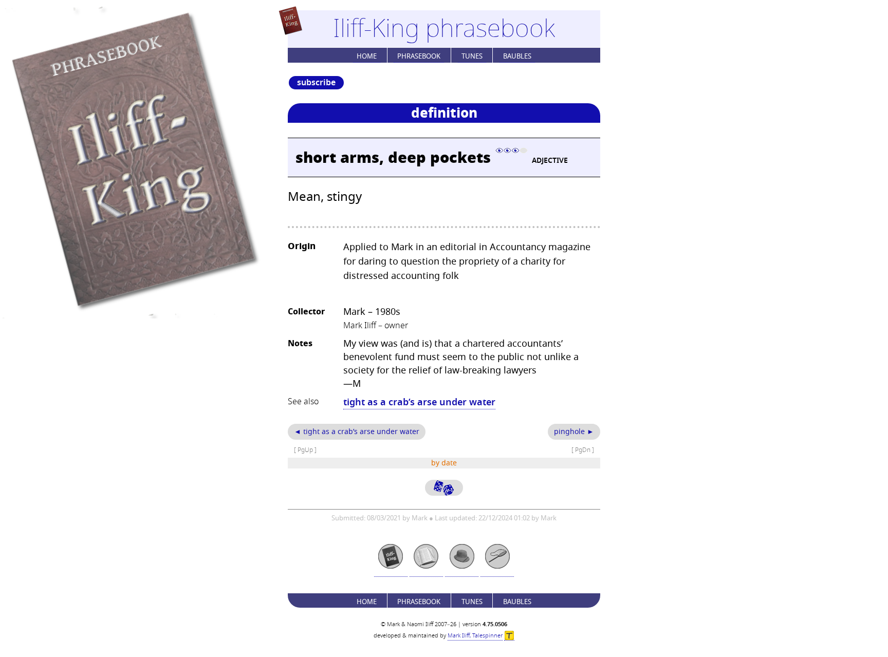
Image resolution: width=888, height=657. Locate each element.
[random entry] (444, 488)
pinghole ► (574, 431)
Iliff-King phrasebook (444, 28)
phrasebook (418, 56)
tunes (472, 56)
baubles (517, 56)
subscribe (316, 83)
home (367, 56)
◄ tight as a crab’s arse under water (356, 431)
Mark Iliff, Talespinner (475, 635)
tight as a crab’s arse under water (419, 402)
